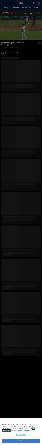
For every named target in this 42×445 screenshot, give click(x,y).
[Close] (39, 421)
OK (21, 441)
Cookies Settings (21, 435)
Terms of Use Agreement (21, 430)
